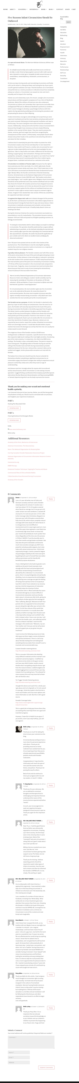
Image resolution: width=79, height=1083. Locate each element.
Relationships (64, 70)
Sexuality (39, 24)
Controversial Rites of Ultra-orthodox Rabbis (21, 473)
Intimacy (63, 58)
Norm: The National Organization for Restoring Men (24, 449)
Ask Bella (63, 30)
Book (43, 9)
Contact (59, 9)
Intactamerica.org (13, 462)
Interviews (63, 55)
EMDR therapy (12, 466)
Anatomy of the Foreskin (15, 480)
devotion (63, 44)
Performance (64, 67)
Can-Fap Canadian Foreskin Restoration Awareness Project (26, 453)
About (12, 9)
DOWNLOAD (14, 408)
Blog (51, 9)
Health (29, 24)
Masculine (33, 24)
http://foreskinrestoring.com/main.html (28, 651)
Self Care (63, 73)
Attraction (63, 32)
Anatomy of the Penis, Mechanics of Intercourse (22, 442)
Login (67, 9)
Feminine (63, 50)
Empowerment (65, 47)
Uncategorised (64, 81)
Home (5, 9)
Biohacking (63, 35)
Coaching (22, 9)
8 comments (46, 24)
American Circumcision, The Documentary (21, 446)
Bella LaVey (12, 24)
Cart (74, 9)
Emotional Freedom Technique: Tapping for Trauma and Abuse (27, 469)
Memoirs (63, 64)
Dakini (62, 41)
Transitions (63, 78)
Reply (51, 499)
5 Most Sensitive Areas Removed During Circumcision (24, 476)
